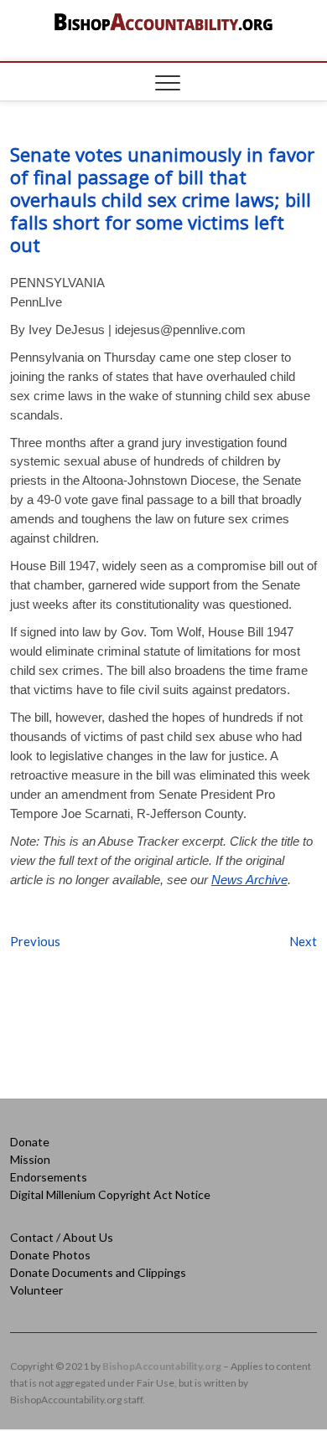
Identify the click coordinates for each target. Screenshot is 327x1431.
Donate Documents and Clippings (98, 1272)
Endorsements (48, 1177)
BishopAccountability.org (161, 1366)
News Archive (249, 879)
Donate (29, 1142)
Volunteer (36, 1290)
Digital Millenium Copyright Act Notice (110, 1194)
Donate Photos (50, 1255)
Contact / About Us (61, 1237)
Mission (30, 1159)
